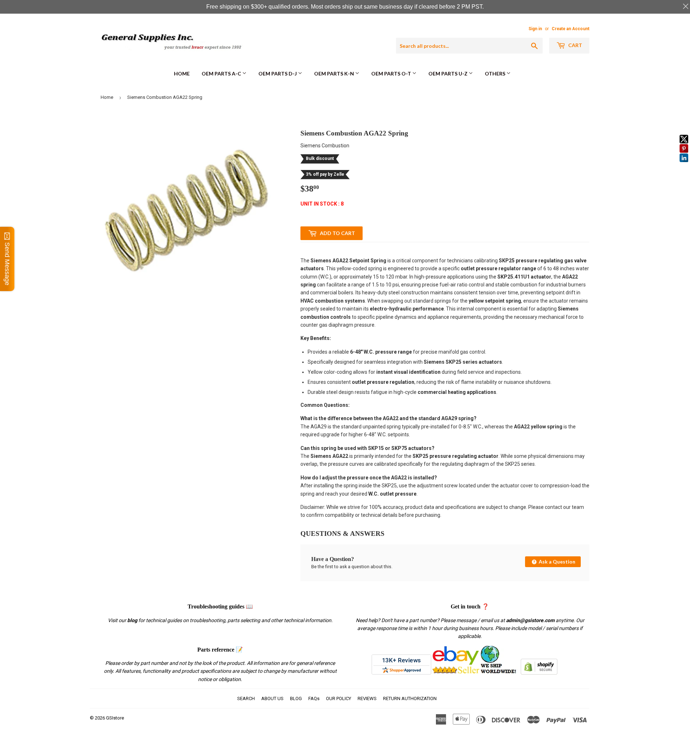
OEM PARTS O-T (391, 73)
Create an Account (570, 28)
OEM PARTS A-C (222, 73)
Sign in (535, 28)
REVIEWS (367, 698)
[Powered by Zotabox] (684, 165)
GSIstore (115, 718)
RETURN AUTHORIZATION (410, 698)
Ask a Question (556, 561)
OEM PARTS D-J (278, 73)
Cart (574, 45)
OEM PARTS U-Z (448, 73)
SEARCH (246, 698)
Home (182, 73)
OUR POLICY (338, 698)
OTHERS (495, 73)
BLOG (296, 698)
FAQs (313, 698)
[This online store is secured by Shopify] (539, 673)
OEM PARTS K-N (334, 73)
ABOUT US (272, 698)
